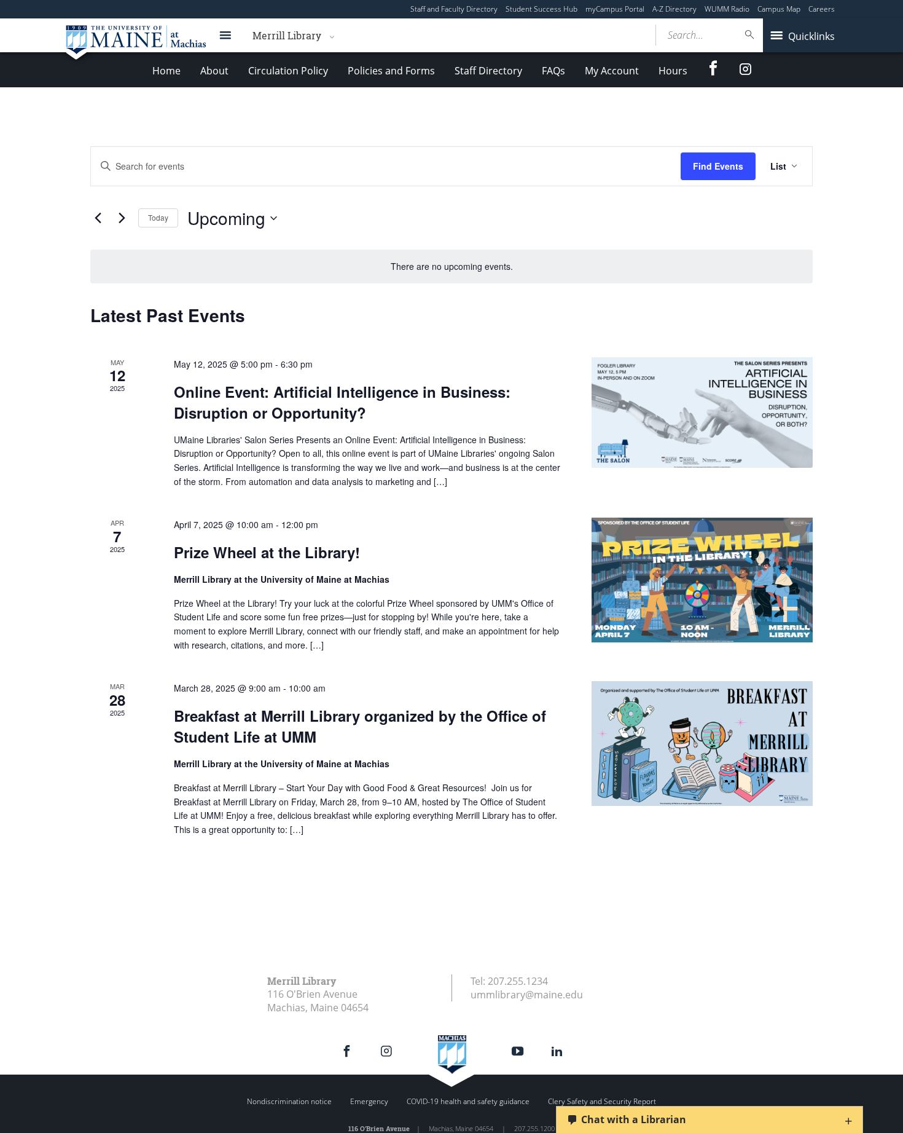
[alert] (451, 266)
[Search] (750, 34)
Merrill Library (286, 35)
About (214, 70)
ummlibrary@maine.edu (527, 994)
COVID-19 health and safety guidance (468, 1101)
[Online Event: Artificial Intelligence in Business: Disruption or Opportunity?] (702, 412)
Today (158, 217)
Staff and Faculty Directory (454, 9)
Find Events (718, 166)
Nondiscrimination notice (289, 1101)
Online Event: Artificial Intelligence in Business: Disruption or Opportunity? (342, 402)
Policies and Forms (391, 70)
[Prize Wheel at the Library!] (702, 580)
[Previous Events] (97, 218)
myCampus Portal (614, 9)
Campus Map (778, 9)
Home (166, 70)
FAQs (553, 70)
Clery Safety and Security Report (602, 1101)
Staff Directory (488, 70)
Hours (673, 70)
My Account (612, 70)
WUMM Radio (727, 9)
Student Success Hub (541, 9)
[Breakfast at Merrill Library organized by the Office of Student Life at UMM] (702, 743)
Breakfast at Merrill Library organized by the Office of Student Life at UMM (360, 726)
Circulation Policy (288, 70)
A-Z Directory (674, 9)
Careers (821, 9)
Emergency (369, 1101)
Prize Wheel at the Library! (267, 552)
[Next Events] (121, 218)
